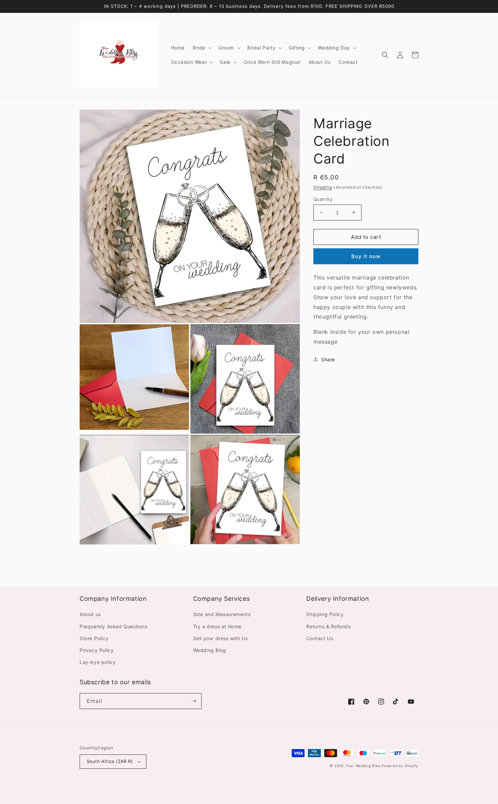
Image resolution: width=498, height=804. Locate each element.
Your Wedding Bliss (363, 766)
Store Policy (94, 638)
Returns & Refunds (328, 626)
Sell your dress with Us (220, 638)
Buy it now (365, 256)
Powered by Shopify (399, 766)
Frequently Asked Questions (113, 626)
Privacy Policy (96, 650)
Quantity (322, 199)
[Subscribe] (193, 701)
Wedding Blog (209, 650)
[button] (201, 48)
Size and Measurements (222, 614)
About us (90, 614)
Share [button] (328, 359)
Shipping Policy (325, 614)
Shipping (322, 187)
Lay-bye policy (98, 662)
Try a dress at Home (217, 626)
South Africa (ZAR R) (110, 761)
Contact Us (319, 638)
